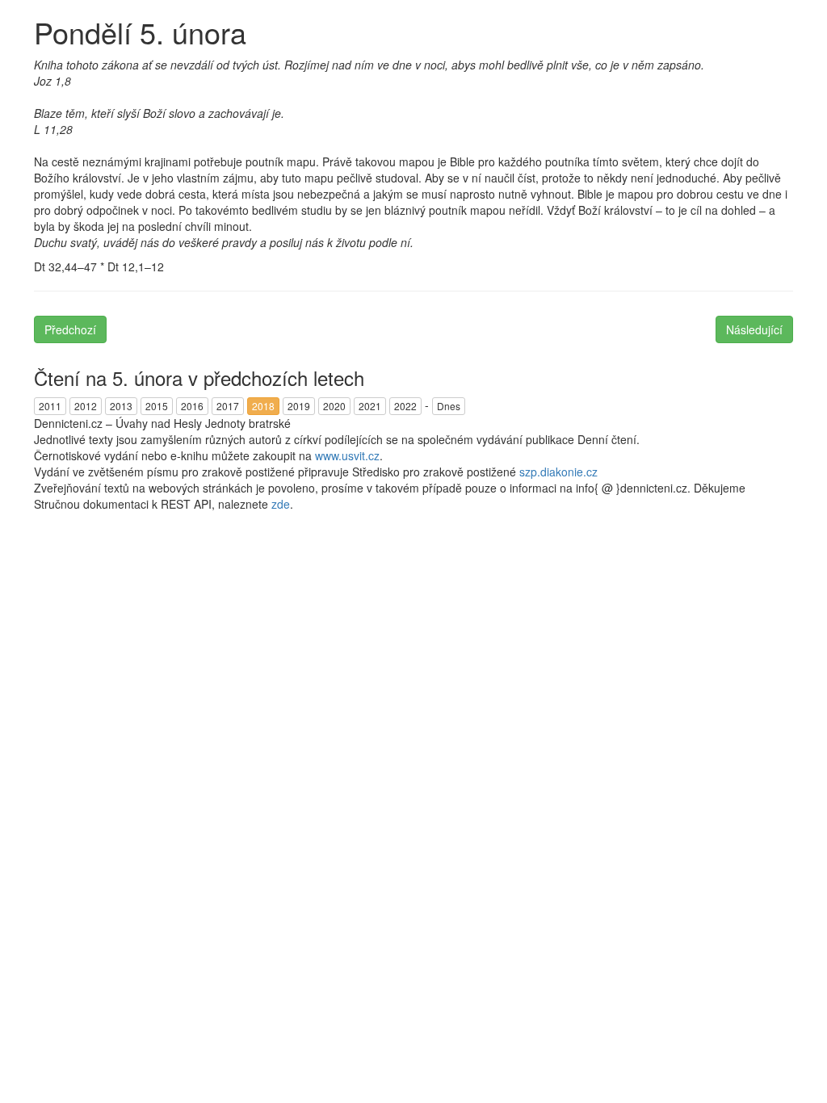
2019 (299, 406)
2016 (192, 406)
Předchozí (70, 329)
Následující (754, 329)
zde (280, 504)
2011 (50, 406)
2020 (334, 406)
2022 (405, 406)
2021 (370, 406)
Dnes (448, 406)
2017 (227, 406)
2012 (85, 406)
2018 (263, 406)
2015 (156, 406)
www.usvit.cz (347, 455)
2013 (121, 406)
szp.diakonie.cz (558, 471)
